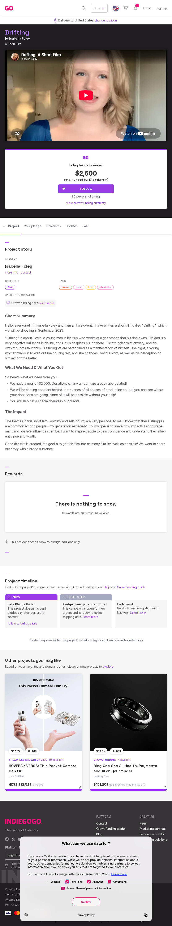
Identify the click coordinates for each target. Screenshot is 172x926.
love (90, 287)
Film (10, 287)
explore (108, 666)
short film (105, 287)
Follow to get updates (22, 623)
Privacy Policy (15, 889)
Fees (143, 823)
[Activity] (135, 8)
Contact (101, 823)
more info (11, 272)
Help (107, 587)
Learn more (90, 617)
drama (65, 287)
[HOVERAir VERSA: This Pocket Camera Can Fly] (43, 712)
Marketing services (153, 828)
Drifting (17, 32)
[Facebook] (7, 839)
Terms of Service (17, 894)
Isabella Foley (19, 38)
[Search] (83, 8)
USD (97, 8)
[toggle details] (82, 789)
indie (79, 287)
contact (26, 272)
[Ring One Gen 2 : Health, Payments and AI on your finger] (128, 712)
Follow (86, 188)
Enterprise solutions (153, 839)
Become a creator (152, 834)
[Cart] (125, 8)
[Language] (115, 8)
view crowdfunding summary (86, 203)
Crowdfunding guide (131, 587)
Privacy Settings (16, 900)
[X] (14, 839)
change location (106, 20)
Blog (99, 834)
